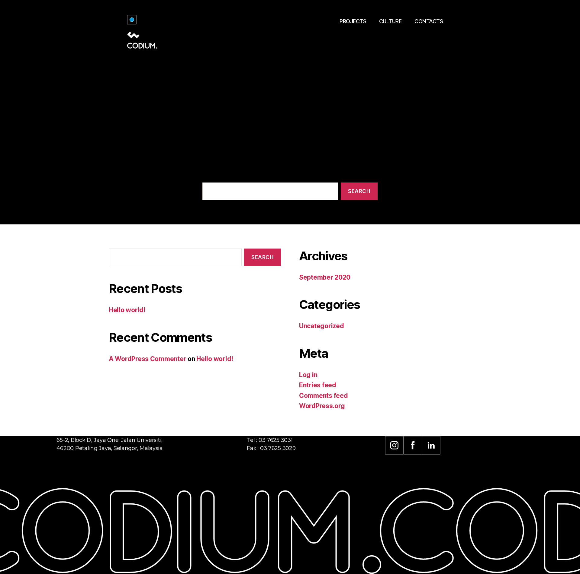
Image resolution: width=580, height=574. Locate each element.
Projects (353, 21)
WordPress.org (322, 406)
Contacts (428, 21)
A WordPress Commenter (147, 359)
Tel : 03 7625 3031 (269, 440)
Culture (390, 21)
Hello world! (127, 310)
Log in (308, 375)
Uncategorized (321, 326)
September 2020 (324, 277)
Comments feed (323, 395)
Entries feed (317, 385)
